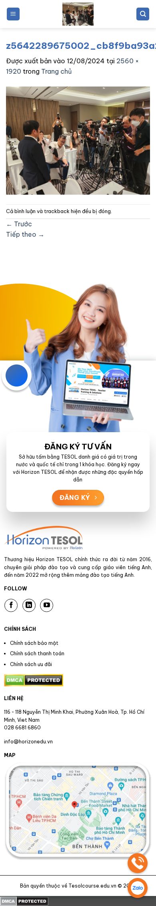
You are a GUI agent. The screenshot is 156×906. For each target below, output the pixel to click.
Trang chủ (56, 71)
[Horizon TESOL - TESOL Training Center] (78, 14)
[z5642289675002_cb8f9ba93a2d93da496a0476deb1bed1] (78, 140)
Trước (19, 224)
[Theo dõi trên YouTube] (46, 605)
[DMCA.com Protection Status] (24, 901)
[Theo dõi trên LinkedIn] (29, 605)
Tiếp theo (25, 234)
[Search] (142, 14)
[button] (13, 14)
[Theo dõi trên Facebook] (11, 605)
